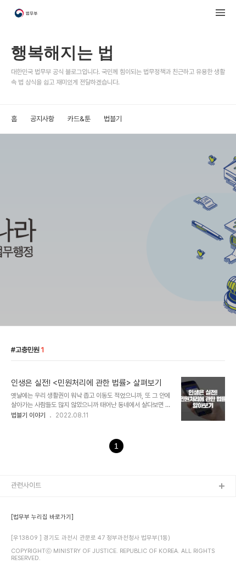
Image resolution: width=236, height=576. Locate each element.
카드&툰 (79, 119)
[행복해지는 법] (27, 14)
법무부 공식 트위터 (37, 539)
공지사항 (42, 119)
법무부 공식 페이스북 (40, 522)
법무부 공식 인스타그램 (43, 557)
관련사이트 (26, 485)
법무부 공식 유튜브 (37, 504)
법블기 (113, 119)
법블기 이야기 (28, 415)
